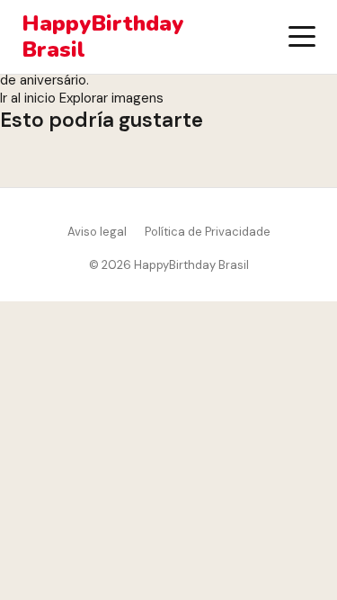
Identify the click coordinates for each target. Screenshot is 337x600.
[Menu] (301, 37)
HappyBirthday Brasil (102, 37)
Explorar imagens (111, 98)
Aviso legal (97, 231)
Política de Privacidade (207, 231)
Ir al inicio (28, 98)
